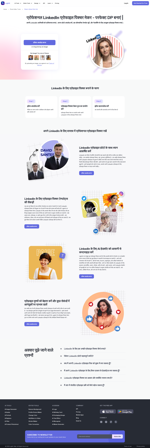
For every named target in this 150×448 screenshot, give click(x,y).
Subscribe (117, 436)
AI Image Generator (11, 409)
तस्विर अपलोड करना (39, 42)
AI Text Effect (56, 418)
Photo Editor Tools (15, 9)
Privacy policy (141, 446)
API (77, 409)
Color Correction (34, 424)
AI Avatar (7, 412)
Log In (126, 3)
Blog (77, 418)
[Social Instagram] (106, 421)
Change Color (33, 415)
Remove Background (35, 409)
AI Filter (7, 421)
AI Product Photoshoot (11, 424)
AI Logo (54, 409)
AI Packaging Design (58, 415)
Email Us (78, 421)
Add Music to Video (34, 418)
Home (5, 9)
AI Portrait (8, 415)
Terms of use (128, 446)
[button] (18, 3)
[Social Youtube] (101, 421)
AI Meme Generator (58, 424)
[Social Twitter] (115, 421)
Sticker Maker (33, 421)
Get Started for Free (140, 3)
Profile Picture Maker (35, 412)
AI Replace (8, 418)
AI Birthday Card (57, 412)
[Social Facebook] (111, 421)
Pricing (78, 412)
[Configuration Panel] (61, 349)
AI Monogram (56, 421)
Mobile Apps (80, 415)
